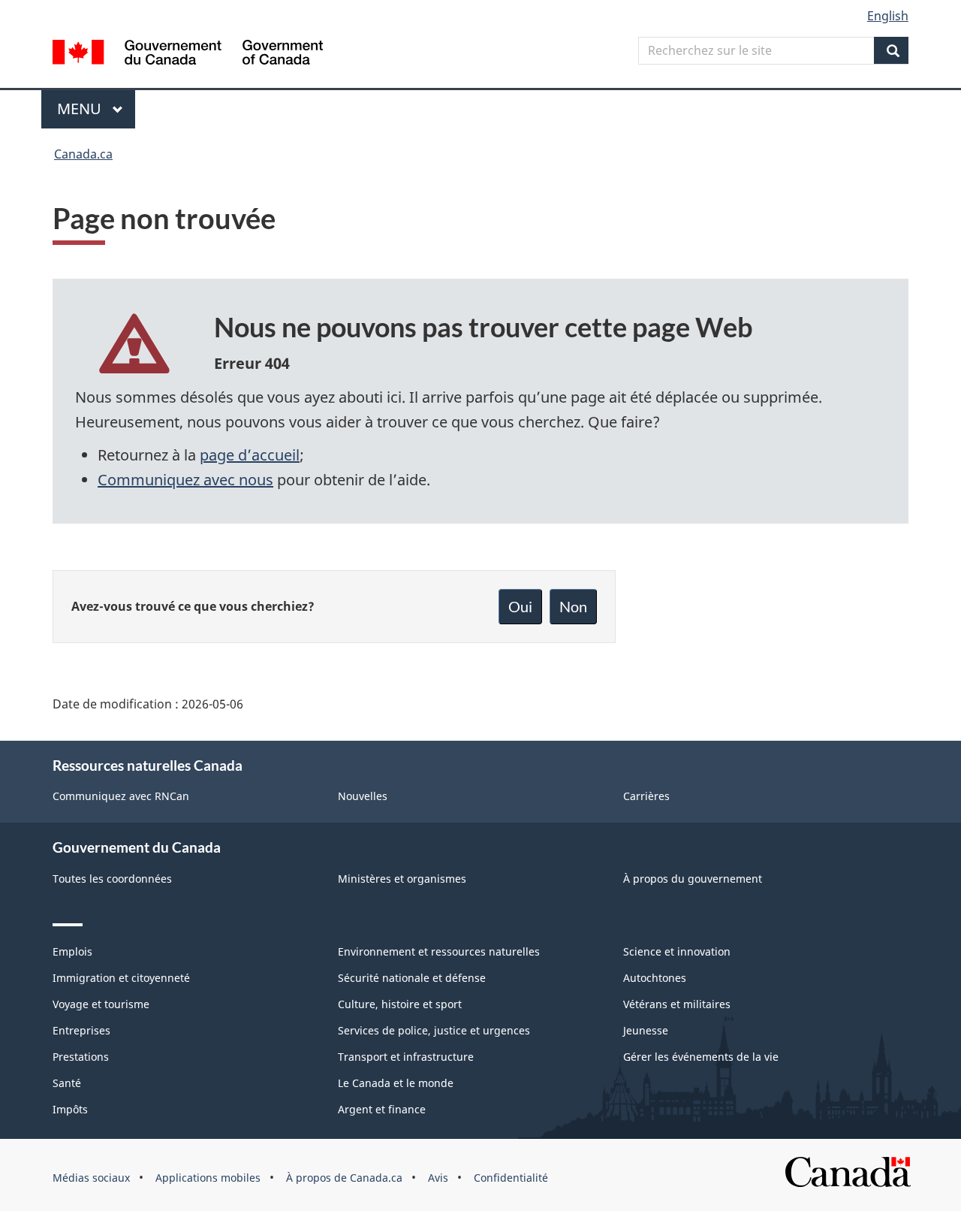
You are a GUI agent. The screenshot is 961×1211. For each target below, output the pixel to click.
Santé (67, 1083)
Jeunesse (645, 1030)
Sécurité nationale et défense (412, 978)
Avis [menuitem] (438, 1177)
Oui (520, 606)
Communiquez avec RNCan (121, 796)
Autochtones (654, 978)
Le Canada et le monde (395, 1083)
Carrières (646, 796)
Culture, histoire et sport (400, 1004)
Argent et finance (382, 1109)
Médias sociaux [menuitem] (91, 1177)
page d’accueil (250, 455)
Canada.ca (83, 154)
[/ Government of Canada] (188, 54)
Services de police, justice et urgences (434, 1030)
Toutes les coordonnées (112, 878)
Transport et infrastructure (406, 1056)
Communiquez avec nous (185, 480)
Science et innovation (677, 951)
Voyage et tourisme (101, 1004)
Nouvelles (362, 796)
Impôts (70, 1109)
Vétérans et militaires (677, 1004)
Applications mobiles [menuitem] (208, 1177)
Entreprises (81, 1030)
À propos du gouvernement (692, 878)
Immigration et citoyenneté (121, 978)
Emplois (72, 951)
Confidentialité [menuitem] (511, 1177)
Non (573, 606)
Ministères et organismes (402, 878)
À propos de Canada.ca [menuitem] (344, 1177)
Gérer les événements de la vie (701, 1056)
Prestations (81, 1056)
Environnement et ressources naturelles (439, 951)
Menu (96, 108)
